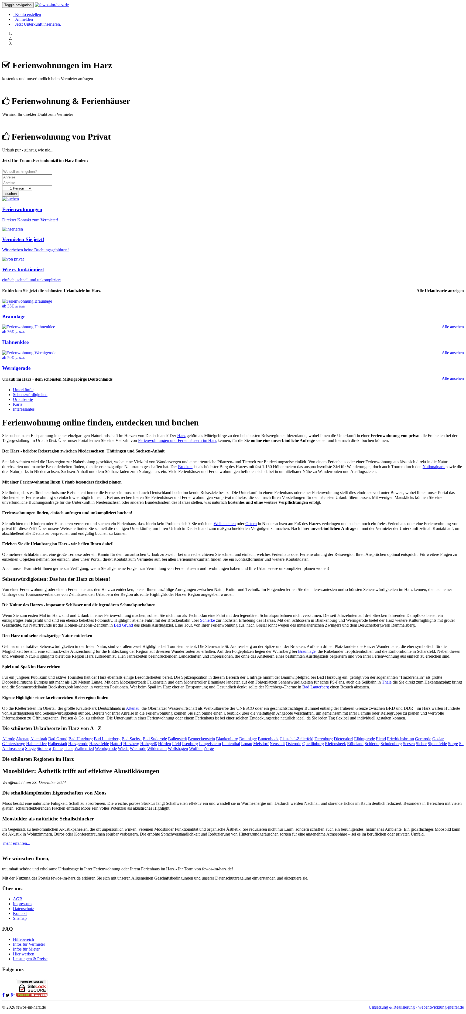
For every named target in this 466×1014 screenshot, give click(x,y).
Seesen (409, 743)
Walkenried (84, 748)
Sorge (453, 743)
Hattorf (116, 743)
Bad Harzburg (80, 738)
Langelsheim (210, 743)
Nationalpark (434, 466)
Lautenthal (231, 743)
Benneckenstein (201, 738)
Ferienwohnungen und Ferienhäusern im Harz (177, 440)
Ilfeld (176, 743)
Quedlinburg (313, 743)
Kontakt (20, 913)
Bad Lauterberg (315, 687)
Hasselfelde (99, 743)
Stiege (30, 748)
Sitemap (20, 918)
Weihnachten (225, 523)
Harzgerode (78, 743)
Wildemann (157, 748)
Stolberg (44, 748)
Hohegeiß (148, 743)
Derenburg (323, 738)
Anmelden (23, 19)
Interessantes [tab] (24, 409)
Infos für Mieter (26, 949)
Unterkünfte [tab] (23, 389)
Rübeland (355, 743)
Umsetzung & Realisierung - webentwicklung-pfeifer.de (416, 1007)
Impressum (22, 903)
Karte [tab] (17, 404)
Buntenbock (268, 738)
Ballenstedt (177, 738)
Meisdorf (261, 743)
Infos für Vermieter (29, 944)
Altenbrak (38, 738)
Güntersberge (13, 743)
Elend (381, 738)
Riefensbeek (335, 743)
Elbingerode (364, 738)
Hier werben (23, 954)
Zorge (209, 748)
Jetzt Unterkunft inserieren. (37, 24)
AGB (17, 899)
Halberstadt (57, 743)
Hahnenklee (36, 743)
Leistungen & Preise (30, 958)
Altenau (132, 708)
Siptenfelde (437, 743)
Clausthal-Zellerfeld (296, 738)
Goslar (438, 738)
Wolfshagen (178, 748)
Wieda (123, 748)
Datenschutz (23, 908)
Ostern (251, 523)
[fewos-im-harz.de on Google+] (13, 995)
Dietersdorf (343, 738)
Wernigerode (106, 748)
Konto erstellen (27, 14)
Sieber (421, 743)
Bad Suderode (155, 738)
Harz (181, 435)
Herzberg (131, 743)
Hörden (164, 743)
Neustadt (277, 743)
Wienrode (138, 748)
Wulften (196, 748)
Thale (387, 682)
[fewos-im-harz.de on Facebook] (3, 995)
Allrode (8, 738)
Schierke (207, 620)
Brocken (185, 466)
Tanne (57, 748)
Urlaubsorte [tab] (23, 399)
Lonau (246, 743)
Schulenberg (391, 743)
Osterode (293, 743)
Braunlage (307, 651)
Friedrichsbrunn (400, 738)
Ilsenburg (190, 743)
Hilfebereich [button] (23, 939)
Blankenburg (227, 738)
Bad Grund (123, 625)
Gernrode (423, 738)
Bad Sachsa (132, 738)
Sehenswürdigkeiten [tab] (30, 394)
